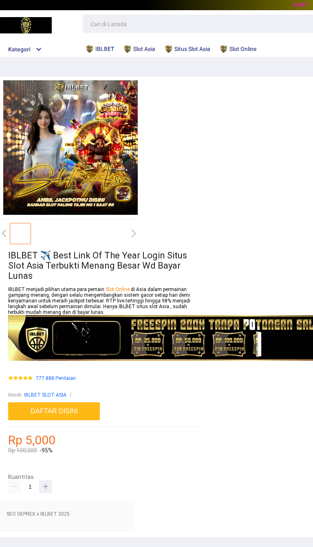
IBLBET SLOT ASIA (45, 395)
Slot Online (118, 289)
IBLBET (300, 5)
